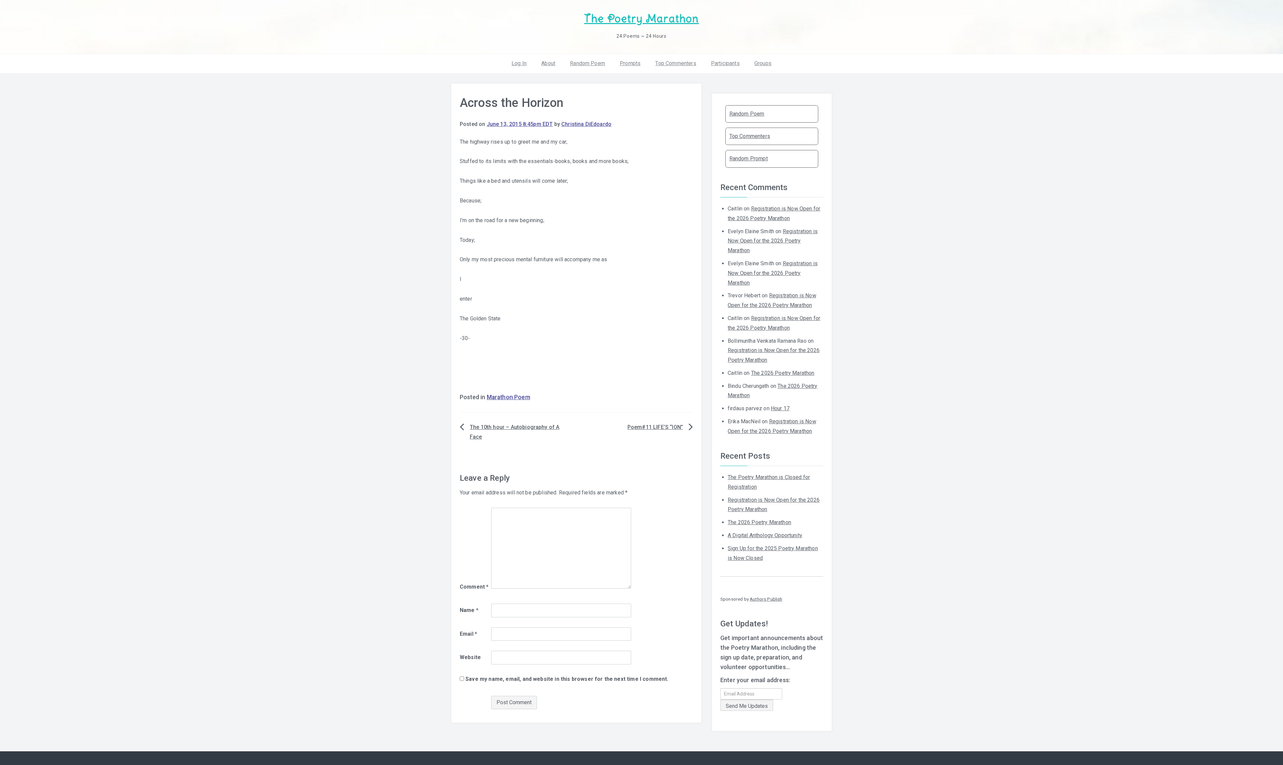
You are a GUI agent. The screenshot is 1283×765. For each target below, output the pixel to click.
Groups (762, 63)
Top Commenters (675, 63)
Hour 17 (780, 408)
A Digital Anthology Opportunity (765, 535)
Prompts (630, 63)
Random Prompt (748, 158)
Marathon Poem (508, 397)
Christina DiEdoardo (586, 124)
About (548, 63)
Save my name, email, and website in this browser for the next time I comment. (566, 679)
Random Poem (587, 63)
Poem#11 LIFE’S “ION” (655, 427)
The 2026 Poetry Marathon (783, 373)
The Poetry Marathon (641, 18)
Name (469, 610)
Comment (474, 587)
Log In (519, 63)
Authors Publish (766, 599)
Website (470, 657)
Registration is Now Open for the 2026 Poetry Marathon (773, 241)
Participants (725, 63)
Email (468, 634)
